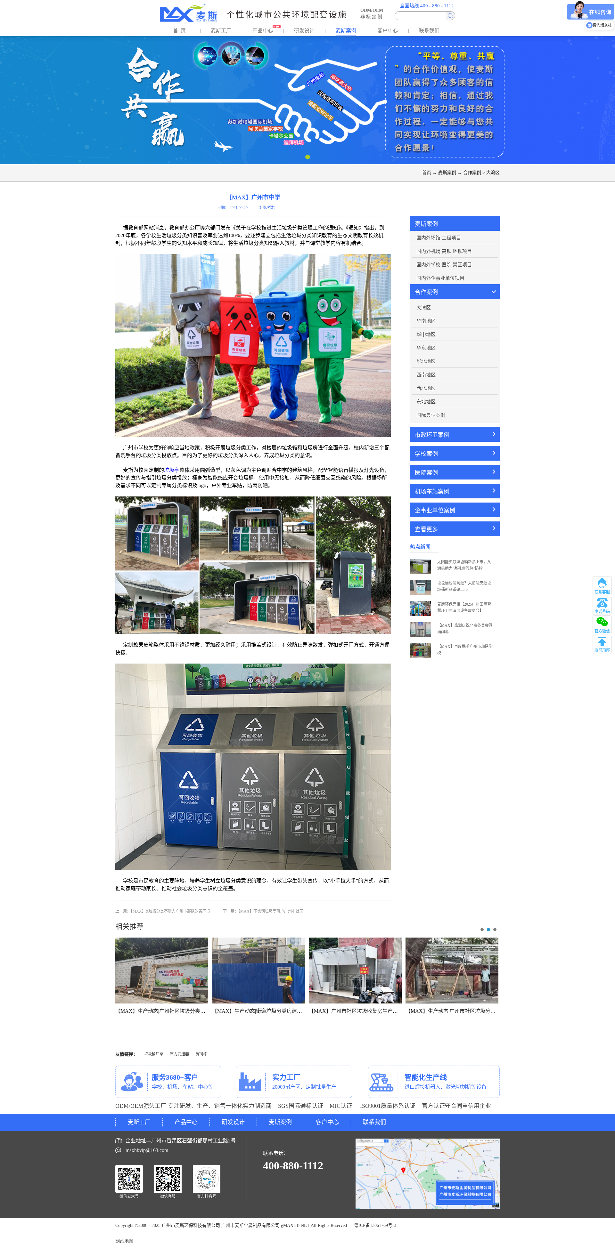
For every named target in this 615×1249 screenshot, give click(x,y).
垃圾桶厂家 (153, 1054)
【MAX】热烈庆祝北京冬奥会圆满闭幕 (465, 628)
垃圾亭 (171, 470)
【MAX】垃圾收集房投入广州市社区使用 (259, 1011)
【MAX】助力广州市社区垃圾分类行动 (451, 1011)
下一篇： (263, 911)
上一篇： (162, 911)
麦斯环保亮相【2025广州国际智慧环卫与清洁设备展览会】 (464, 607)
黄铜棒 (201, 1054)
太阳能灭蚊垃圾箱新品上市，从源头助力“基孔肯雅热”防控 (464, 565)
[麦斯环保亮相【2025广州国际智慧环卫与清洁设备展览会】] (420, 603)
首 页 (179, 30)
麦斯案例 (447, 172)
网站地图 (124, 1241)
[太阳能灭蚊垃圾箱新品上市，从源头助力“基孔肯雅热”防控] (420, 561)
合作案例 (472, 172)
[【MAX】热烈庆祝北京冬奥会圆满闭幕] (420, 624)
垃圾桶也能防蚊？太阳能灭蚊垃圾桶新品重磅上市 (464, 586)
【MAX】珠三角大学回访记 (355, 1011)
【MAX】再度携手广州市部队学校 (465, 649)
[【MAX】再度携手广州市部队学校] (420, 645)
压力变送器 (179, 1054)
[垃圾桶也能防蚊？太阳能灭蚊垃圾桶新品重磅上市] (420, 582)
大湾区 (493, 172)
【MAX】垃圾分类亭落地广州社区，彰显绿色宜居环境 (177, 1011)
